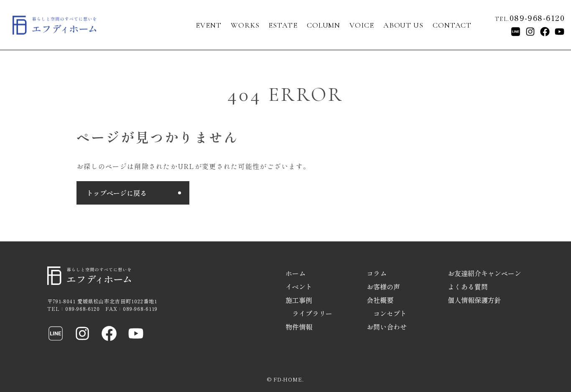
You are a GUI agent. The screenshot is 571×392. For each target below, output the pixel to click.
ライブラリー (312, 313)
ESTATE (282, 25)
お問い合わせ (387, 327)
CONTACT (452, 25)
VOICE (361, 25)
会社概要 (380, 300)
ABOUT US (403, 25)
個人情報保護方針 (474, 300)
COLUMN (323, 25)
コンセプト (390, 313)
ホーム (296, 273)
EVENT (209, 25)
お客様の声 (383, 287)
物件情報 (299, 327)
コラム (377, 273)
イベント (299, 287)
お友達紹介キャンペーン (484, 273)
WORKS (245, 25)
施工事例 (299, 300)
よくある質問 (468, 287)
